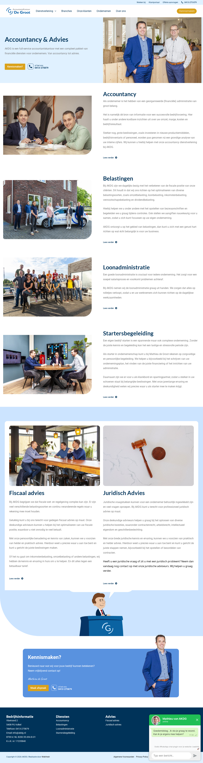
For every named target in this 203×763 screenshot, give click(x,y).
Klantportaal (154, 2)
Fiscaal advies (112, 720)
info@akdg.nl (19, 733)
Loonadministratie (65, 728)
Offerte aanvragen (170, 2)
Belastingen (62, 724)
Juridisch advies (113, 724)
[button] (54, 11)
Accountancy (62, 720)
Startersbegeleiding (65, 733)
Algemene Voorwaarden (124, 757)
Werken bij (141, 2)
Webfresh (46, 757)
